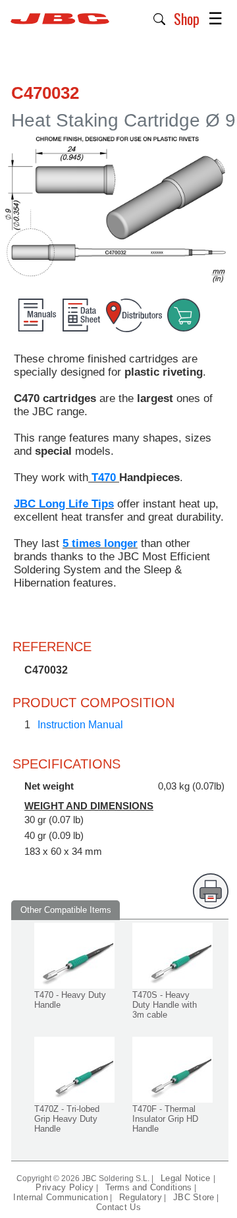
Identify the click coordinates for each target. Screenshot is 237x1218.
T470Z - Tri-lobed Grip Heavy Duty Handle (66, 1119)
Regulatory (140, 1197)
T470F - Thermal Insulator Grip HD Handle (165, 1119)
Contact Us (118, 1207)
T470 (103, 477)
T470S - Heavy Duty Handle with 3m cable (164, 1005)
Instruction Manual (80, 724)
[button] (160, 17)
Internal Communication (60, 1197)
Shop (186, 18)
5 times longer (100, 543)
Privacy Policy (64, 1187)
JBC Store (194, 1197)
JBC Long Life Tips (64, 504)
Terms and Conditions (148, 1187)
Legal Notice (187, 1178)
